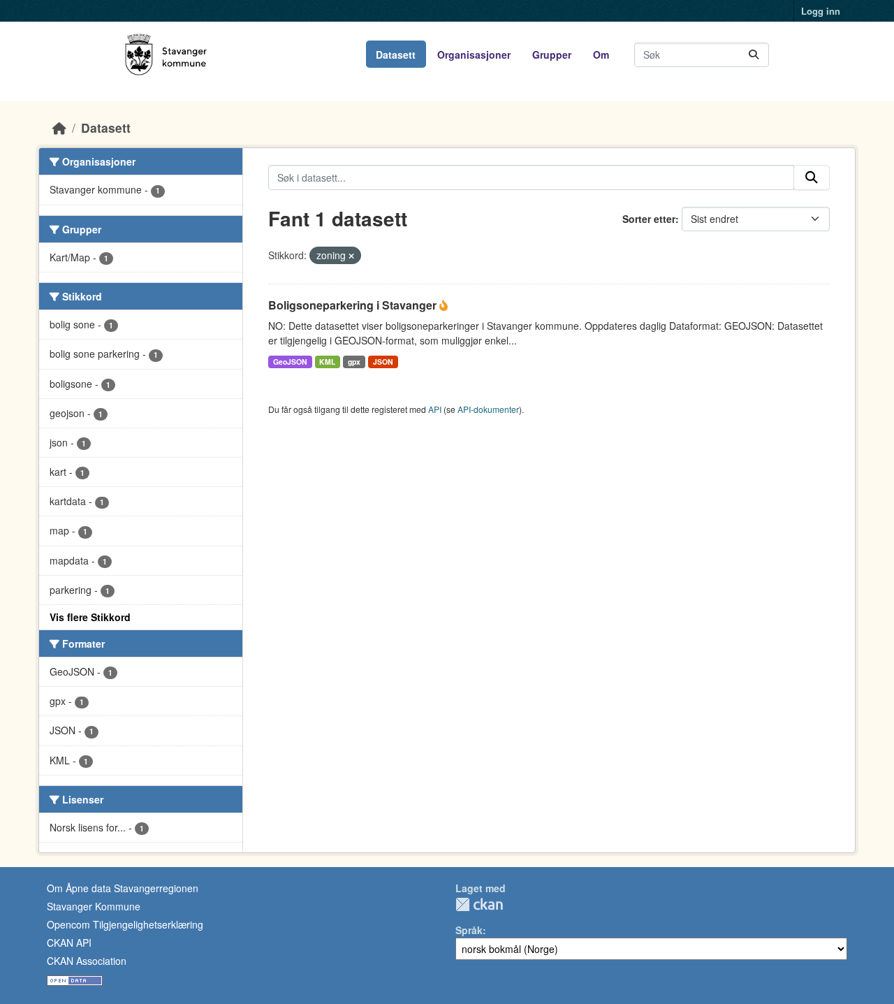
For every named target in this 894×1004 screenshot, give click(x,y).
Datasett (396, 54)
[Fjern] (351, 255)
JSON (383, 361)
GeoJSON (290, 361)
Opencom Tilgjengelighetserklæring (125, 924)
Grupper (551, 54)
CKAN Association (86, 961)
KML (327, 361)
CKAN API (69, 943)
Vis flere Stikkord (90, 617)
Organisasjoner (474, 54)
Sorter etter (648, 219)
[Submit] (754, 55)
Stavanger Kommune (93, 906)
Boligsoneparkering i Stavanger (353, 305)
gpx (354, 361)
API (434, 409)
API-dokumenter (488, 409)
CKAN (479, 904)
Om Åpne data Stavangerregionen (122, 888)
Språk (469, 930)
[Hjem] (59, 127)
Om (601, 54)
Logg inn (820, 10)
